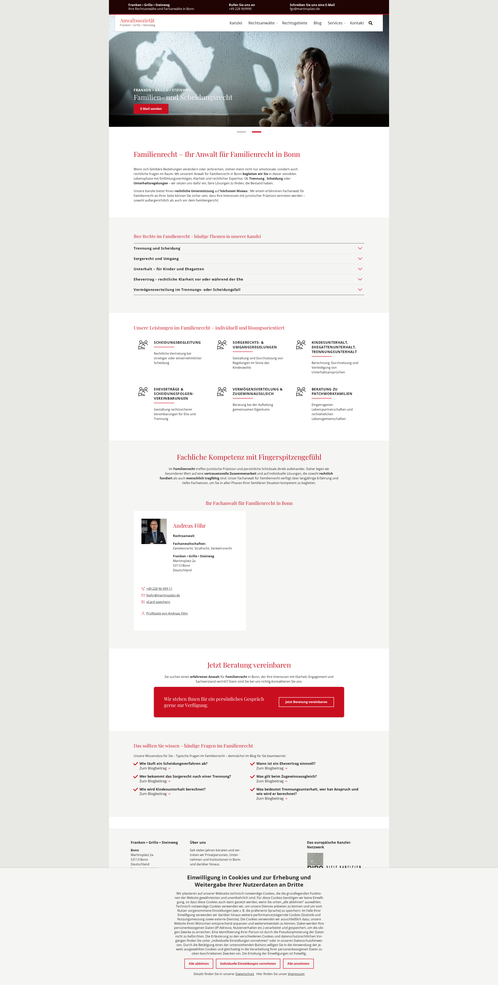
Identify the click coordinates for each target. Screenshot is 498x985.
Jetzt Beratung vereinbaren (306, 702)
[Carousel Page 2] (256, 132)
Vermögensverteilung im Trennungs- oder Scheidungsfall (187, 289)
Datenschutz (245, 974)
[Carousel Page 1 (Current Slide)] (241, 132)
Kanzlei (236, 23)
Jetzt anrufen (150, 109)
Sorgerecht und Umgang (156, 258)
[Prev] (119, 70)
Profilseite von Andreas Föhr (167, 613)
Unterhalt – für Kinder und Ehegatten (169, 269)
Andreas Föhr (189, 525)
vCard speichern (158, 602)
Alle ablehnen (199, 963)
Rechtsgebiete (294, 23)
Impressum (296, 974)
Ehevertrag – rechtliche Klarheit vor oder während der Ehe (188, 279)
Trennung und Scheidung (157, 248)
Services (335, 23)
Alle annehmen (298, 963)
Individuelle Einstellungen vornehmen (248, 963)
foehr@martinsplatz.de (163, 595)
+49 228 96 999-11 (159, 589)
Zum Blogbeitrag (155, 768)
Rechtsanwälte (261, 23)
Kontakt (357, 23)
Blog (318, 23)
